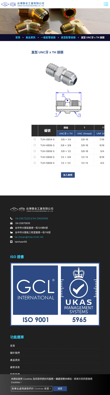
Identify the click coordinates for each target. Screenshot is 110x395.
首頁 (17, 37)
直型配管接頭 (68, 37)
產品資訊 (31, 37)
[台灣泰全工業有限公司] (22, 4)
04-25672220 (23, 218)
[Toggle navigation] (106, 4)
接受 (60, 388)
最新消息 (15, 367)
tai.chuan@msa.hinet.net (29, 237)
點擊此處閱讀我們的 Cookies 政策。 (32, 388)
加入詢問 (67, 175)
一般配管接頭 (48, 37)
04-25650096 (40, 218)
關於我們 (15, 353)
